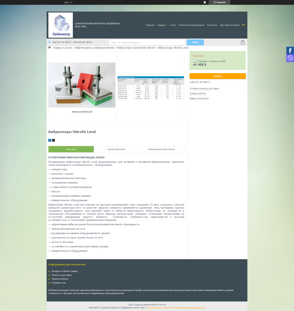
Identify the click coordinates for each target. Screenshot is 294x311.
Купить (217, 76)
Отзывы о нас (59, 282)
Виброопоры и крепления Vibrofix (136, 47)
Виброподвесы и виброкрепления (94, 47)
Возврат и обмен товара (65, 271)
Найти (195, 42)
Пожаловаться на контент (159, 307)
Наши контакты (60, 278)
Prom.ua (162, 304)
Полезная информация (191, 24)
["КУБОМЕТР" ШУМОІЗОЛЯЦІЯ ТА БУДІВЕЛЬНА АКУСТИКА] (60, 24)
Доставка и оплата (230, 24)
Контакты (212, 24)
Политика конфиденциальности (190, 307)
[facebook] (49, 140)
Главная (150, 24)
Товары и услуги (62, 47)
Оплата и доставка (62, 275)
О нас (173, 24)
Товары (161, 24)
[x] (53, 140)
